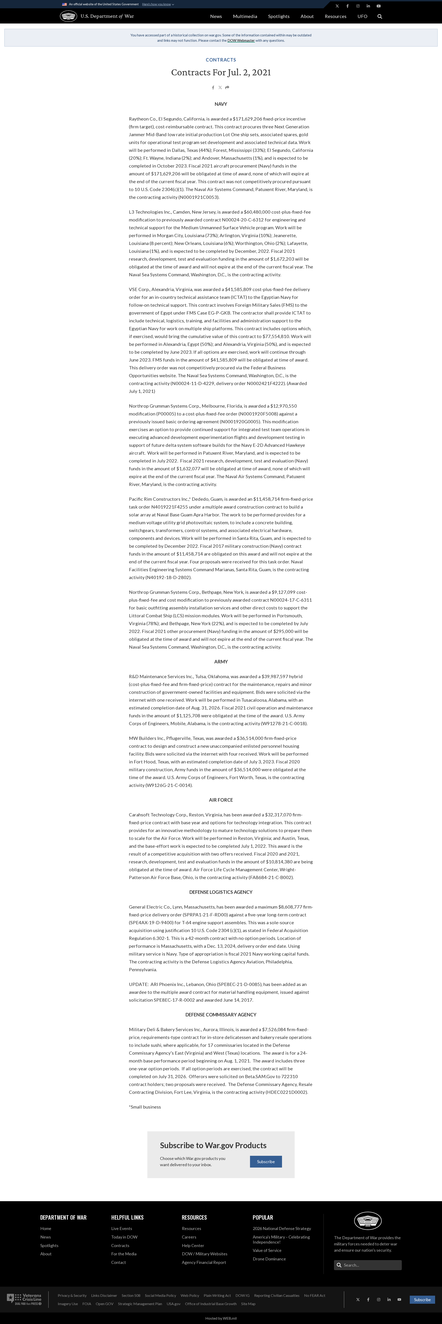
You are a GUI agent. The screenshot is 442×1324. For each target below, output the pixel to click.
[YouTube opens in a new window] (378, 6)
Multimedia (245, 16)
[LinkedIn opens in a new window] (368, 6)
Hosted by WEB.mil (221, 1318)
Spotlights (279, 16)
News (216, 16)
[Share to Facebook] (213, 88)
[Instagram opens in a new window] (358, 6)
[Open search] (380, 16)
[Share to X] (220, 88)
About (307, 16)
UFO (362, 16)
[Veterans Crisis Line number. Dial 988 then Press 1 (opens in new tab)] (24, 1299)
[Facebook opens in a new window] (347, 6)
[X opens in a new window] (337, 6)
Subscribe (266, 1161)
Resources (335, 16)
